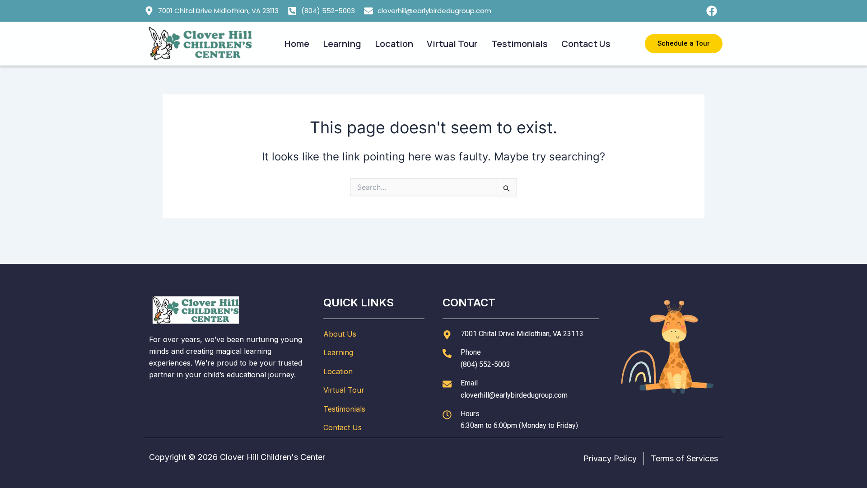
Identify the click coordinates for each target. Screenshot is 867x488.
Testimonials (519, 44)
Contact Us (586, 44)
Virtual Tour (452, 44)
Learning (342, 44)
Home (296, 44)
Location (394, 44)
